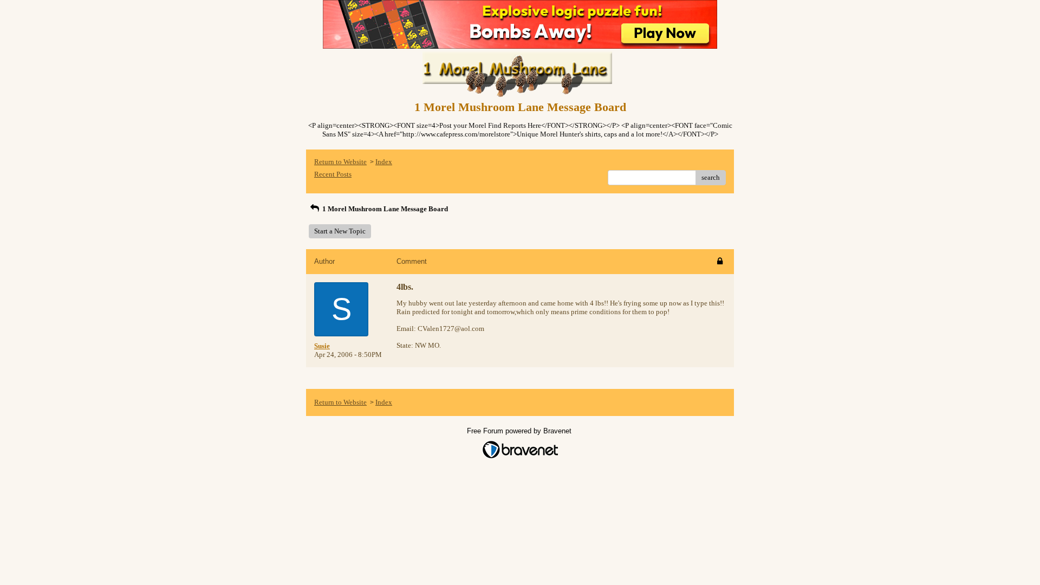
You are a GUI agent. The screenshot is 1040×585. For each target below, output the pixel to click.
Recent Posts (333, 174)
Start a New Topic (340, 231)
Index (383, 162)
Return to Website (340, 162)
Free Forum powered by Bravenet (520, 431)
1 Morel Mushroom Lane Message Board (384, 209)
